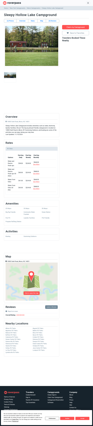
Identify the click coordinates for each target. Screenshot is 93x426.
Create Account (30, 395)
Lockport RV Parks (39, 350)
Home (6, 8)
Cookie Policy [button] (15, 419)
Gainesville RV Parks (12, 341)
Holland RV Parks (38, 346)
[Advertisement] (31, 98)
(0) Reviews (52, 21)
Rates (33, 21)
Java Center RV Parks (39, 348)
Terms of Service (9, 397)
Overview (22, 21)
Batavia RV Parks (11, 333)
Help (70, 402)
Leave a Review (51, 307)
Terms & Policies (9, 404)
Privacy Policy (8, 399)
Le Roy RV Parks (11, 350)
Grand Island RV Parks (40, 344)
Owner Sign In (52, 395)
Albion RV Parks (11, 328)
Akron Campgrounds (33, 8)
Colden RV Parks (38, 337)
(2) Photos (10, 21)
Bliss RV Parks (37, 333)
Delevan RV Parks (38, 339)
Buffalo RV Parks (11, 335)
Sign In (28, 397)
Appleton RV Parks (12, 330)
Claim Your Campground (55, 397)
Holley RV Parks (11, 348)
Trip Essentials (30, 402)
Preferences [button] (15, 421)
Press (71, 400)
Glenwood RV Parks (12, 344)
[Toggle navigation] (88, 3)
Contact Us (72, 407)
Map (41, 21)
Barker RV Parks (38, 330)
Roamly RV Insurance (32, 400)
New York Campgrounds (17, 8)
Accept (82, 418)
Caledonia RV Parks (12, 337)
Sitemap (6, 407)
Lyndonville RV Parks (12, 352)
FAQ (70, 405)
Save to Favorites (77, 33)
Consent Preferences (11, 409)
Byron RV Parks (38, 335)
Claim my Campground (76, 27)
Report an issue (13, 311)
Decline (67, 418)
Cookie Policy (8, 402)
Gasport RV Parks (38, 341)
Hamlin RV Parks (11, 346)
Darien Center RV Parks (13, 339)
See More (36, 164)
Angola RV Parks (38, 328)
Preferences (52, 418)
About (71, 395)
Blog (70, 397)
